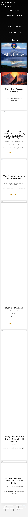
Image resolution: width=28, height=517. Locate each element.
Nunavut (11, 144)
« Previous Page (9, 507)
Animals (12, 486)
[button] (20, 32)
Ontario (21, 183)
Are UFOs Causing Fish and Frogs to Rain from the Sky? (13, 480)
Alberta (7, 141)
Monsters (14, 181)
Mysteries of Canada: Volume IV (14, 309)
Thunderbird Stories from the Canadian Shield (14, 177)
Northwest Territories (17, 143)
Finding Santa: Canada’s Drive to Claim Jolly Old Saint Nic (14, 438)
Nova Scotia (19, 486)
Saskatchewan (14, 184)
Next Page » (19, 510)
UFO (17, 487)
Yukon (17, 144)
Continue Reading (14, 105)
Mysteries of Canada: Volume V (14, 90)
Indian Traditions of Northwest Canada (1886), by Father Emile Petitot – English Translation (14, 134)
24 (12, 510)
